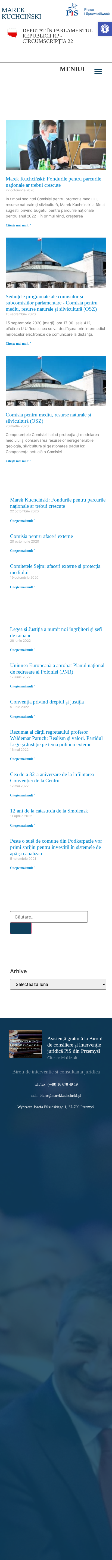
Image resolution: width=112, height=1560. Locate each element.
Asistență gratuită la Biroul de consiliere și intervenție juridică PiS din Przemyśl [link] (74, 1045)
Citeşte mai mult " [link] (18, 225)
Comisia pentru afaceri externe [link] (41, 536)
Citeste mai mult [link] (62, 1057)
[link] (105, 29)
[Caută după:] (49, 917)
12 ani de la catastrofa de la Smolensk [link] (49, 811)
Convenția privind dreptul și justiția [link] (47, 702)
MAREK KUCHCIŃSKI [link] (21, 13)
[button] (98, 72)
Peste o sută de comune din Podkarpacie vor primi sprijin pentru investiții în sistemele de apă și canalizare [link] (56, 847)
